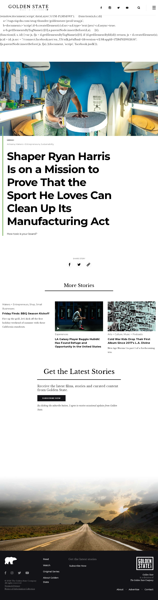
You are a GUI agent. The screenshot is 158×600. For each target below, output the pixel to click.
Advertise (134, 589)
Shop (32, 304)
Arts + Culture (115, 334)
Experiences (61, 334)
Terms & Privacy (12, 586)
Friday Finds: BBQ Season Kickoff (25, 313)
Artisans (11, 144)
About (120, 589)
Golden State (148, 575)
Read (46, 559)
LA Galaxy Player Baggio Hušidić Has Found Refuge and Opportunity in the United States (78, 343)
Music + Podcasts (133, 334)
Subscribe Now (51, 398)
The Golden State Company (141, 580)
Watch (46, 565)
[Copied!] (88, 265)
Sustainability (47, 144)
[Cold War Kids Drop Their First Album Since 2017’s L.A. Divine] (132, 316)
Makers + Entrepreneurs (28, 144)
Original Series (51, 571)
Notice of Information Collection (20, 589)
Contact (149, 589)
